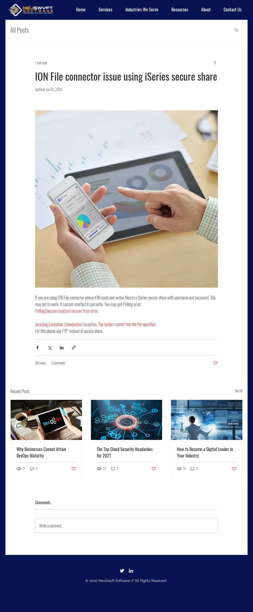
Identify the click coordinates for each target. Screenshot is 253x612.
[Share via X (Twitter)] (49, 347)
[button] (139, 9)
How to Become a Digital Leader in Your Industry (205, 452)
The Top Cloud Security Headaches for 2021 (125, 452)
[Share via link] (73, 347)
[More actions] (215, 63)
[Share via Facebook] (37, 347)
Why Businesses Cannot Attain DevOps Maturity (41, 452)
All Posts (19, 29)
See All (239, 390)
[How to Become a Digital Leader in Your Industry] (206, 420)
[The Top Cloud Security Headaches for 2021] (126, 420)
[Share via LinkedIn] (61, 347)
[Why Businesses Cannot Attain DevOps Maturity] (46, 420)
